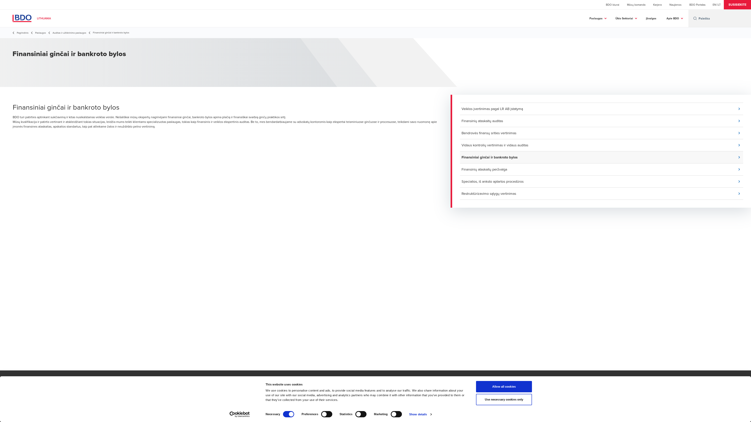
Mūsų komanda (636, 5)
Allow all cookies (504, 386)
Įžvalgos (651, 18)
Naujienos (675, 5)
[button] (737, 4)
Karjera (657, 5)
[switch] (326, 414)
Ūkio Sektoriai (624, 18)
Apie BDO (673, 18)
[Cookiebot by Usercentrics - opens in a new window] (240, 414)
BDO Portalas (697, 5)
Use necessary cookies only (504, 399)
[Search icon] (695, 18)
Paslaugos (596, 18)
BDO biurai (612, 5)
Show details (418, 414)
